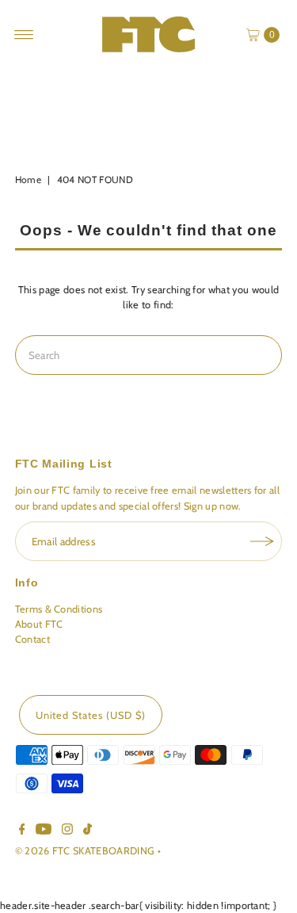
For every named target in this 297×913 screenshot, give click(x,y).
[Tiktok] (87, 831)
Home (28, 179)
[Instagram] (67, 831)
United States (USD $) (91, 715)
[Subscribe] (262, 541)
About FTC (39, 624)
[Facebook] (22, 831)
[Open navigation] (24, 35)
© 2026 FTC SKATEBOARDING (86, 851)
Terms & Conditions (59, 609)
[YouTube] (43, 831)
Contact (32, 639)
